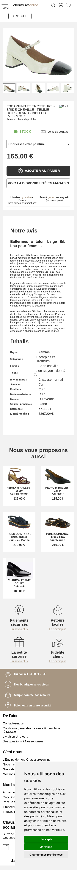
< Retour (20, 16)
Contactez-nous (13, 723)
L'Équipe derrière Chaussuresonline (27, 759)
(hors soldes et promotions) (22, 200)
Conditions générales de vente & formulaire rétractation (31, 730)
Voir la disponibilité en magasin (38, 183)
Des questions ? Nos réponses (23, 741)
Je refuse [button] (46, 846)
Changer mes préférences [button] (46, 854)
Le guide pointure (58, 131)
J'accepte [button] (46, 839)
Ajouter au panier (42, 171)
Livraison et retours (15, 736)
